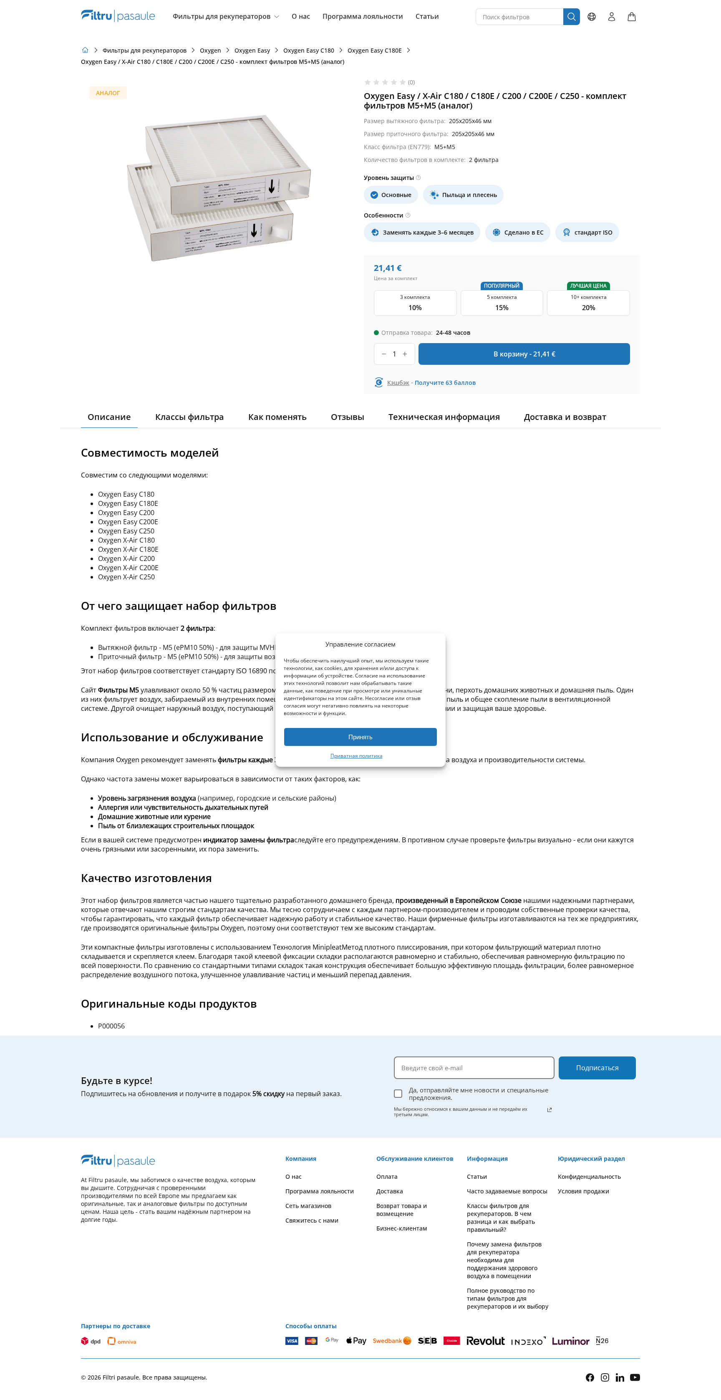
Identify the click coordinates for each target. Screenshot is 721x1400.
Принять (360, 736)
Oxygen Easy (252, 50)
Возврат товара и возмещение (401, 1210)
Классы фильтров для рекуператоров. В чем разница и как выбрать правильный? (501, 1217)
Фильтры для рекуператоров (222, 16)
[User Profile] (611, 16)
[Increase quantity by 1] (405, 354)
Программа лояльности (363, 16)
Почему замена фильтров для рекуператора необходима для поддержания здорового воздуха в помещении (504, 1260)
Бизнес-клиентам (401, 1228)
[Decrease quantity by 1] (384, 354)
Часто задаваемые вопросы (507, 1191)
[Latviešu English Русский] (591, 16)
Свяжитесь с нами (311, 1220)
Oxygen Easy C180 (308, 50)
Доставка (389, 1191)
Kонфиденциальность (589, 1176)
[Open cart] (631, 16)
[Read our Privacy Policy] (550, 1110)
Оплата (387, 1176)
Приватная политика (356, 755)
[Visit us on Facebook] (590, 1377)
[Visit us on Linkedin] (620, 1377)
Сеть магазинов (308, 1206)
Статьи (427, 16)
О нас (301, 16)
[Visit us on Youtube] (635, 1377)
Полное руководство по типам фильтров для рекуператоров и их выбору (507, 1298)
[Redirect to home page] (85, 50)
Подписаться (597, 1067)
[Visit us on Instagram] (605, 1377)
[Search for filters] (571, 16)
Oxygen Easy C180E (375, 50)
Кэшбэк (398, 383)
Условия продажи (583, 1191)
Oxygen (210, 50)
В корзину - (524, 354)
